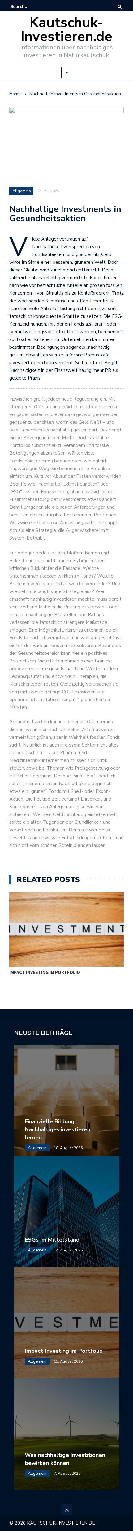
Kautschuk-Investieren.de (66, 29)
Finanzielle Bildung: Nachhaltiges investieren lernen (57, 1129)
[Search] (119, 6)
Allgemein (21, 191)
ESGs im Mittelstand (52, 1239)
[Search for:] (29, 6)
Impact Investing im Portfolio (44, 972)
